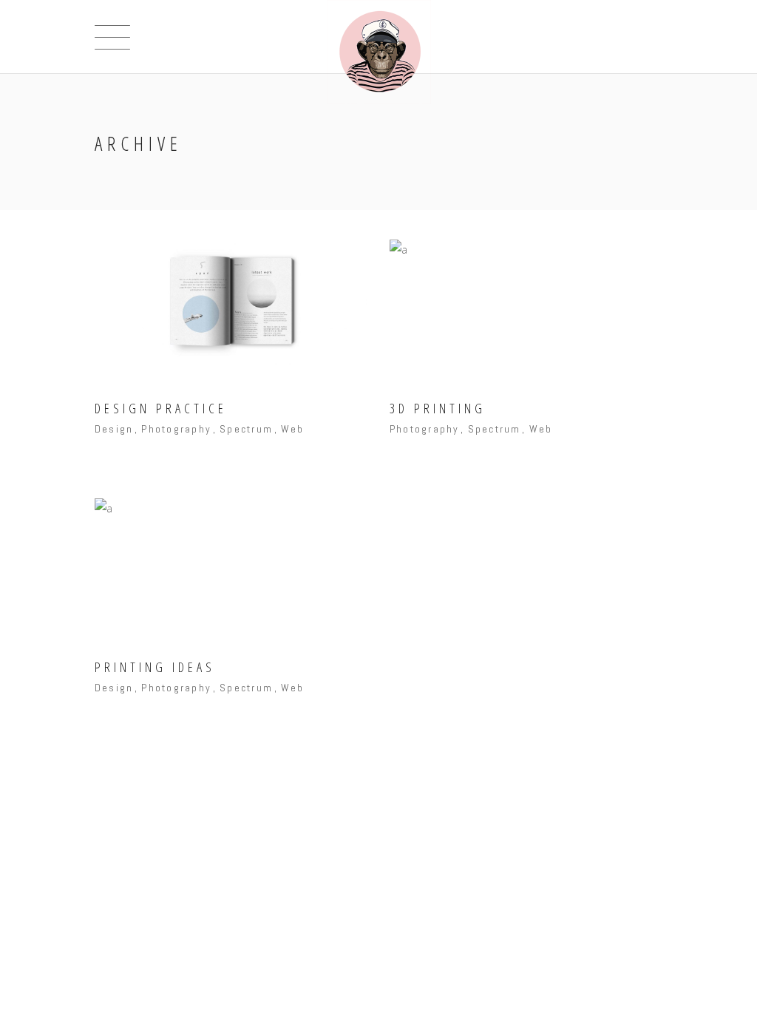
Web (293, 428)
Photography (176, 428)
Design (114, 428)
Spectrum (246, 428)
